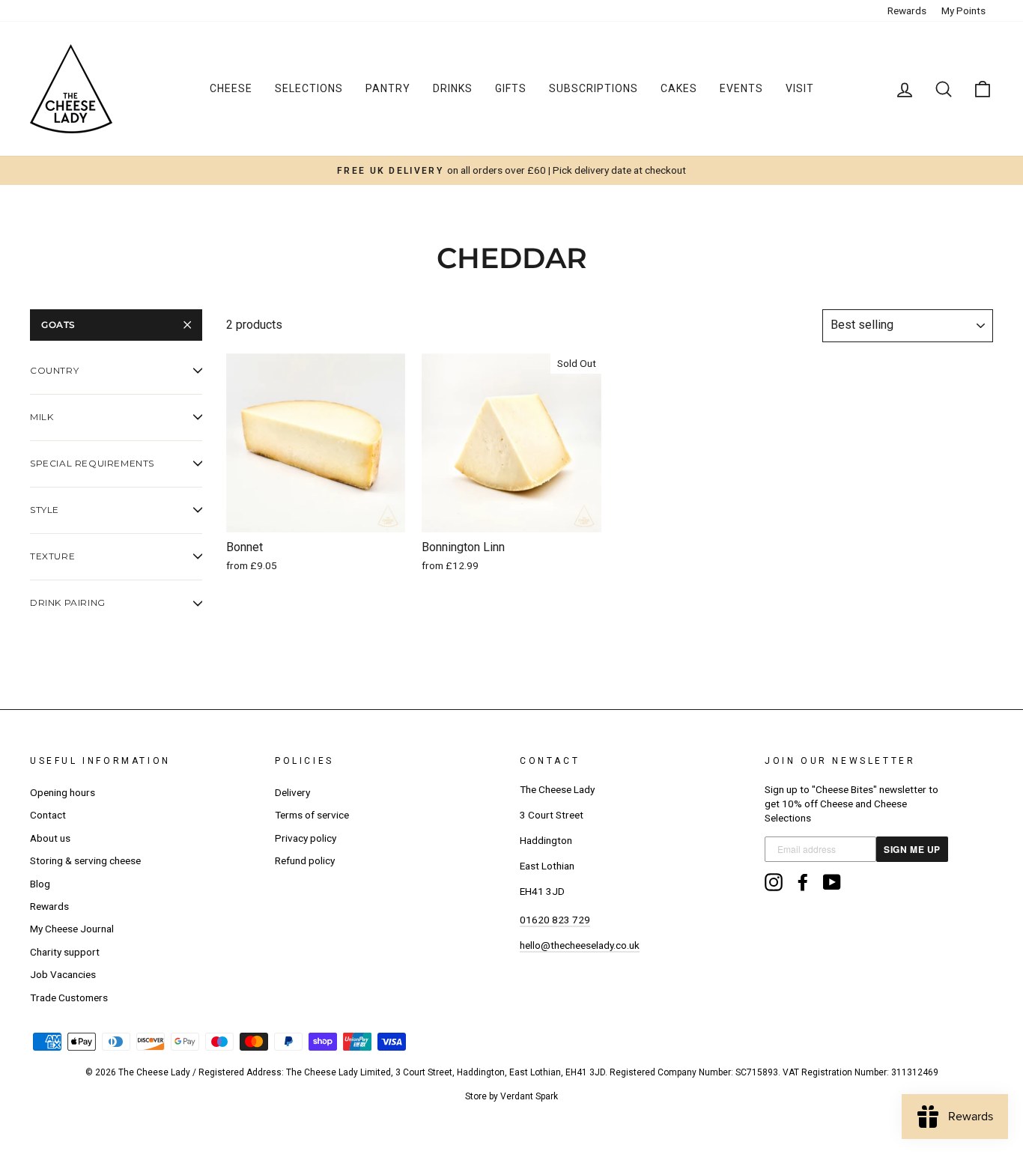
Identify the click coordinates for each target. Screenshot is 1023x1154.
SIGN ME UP (912, 849)
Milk (41, 416)
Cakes (679, 88)
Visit (800, 88)
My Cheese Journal (72, 929)
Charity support (65, 952)
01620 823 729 (555, 920)
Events (741, 88)
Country (54, 370)
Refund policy (305, 860)
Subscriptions (593, 88)
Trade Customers (69, 997)
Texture (52, 556)
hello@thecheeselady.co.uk (580, 945)
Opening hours (62, 792)
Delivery (292, 792)
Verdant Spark (529, 1096)
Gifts (510, 88)
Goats (58, 324)
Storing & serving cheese (85, 860)
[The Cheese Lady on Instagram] (774, 882)
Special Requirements (92, 463)
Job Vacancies (63, 974)
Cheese (231, 88)
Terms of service (312, 815)
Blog (40, 884)
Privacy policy (305, 838)
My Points (963, 10)
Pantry (387, 88)
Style (44, 509)
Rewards (906, 10)
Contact (48, 815)
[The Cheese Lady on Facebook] (803, 882)
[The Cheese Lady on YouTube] (832, 882)
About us (50, 838)
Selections (309, 88)
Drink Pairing (68, 602)
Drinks (453, 88)
